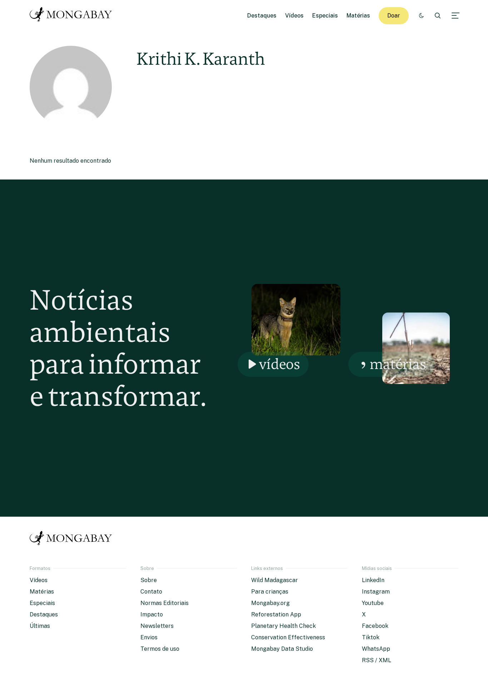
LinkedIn (373, 580)
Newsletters (157, 626)
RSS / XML (376, 660)
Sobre (148, 580)
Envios (149, 637)
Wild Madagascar (274, 580)
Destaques (262, 15)
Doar (393, 15)
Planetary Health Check (283, 626)
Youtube (373, 603)
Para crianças (269, 591)
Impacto (151, 614)
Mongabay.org (270, 603)
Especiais (325, 15)
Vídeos (294, 15)
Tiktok (370, 637)
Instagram (376, 591)
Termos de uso (159, 648)
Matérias (358, 15)
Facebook (375, 626)
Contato (151, 591)
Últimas (40, 626)
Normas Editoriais (164, 603)
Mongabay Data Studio (282, 648)
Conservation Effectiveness (288, 637)
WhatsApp (376, 648)
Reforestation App (276, 614)
